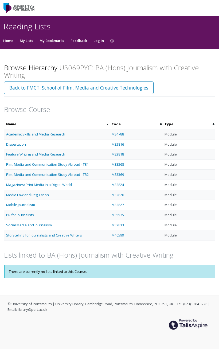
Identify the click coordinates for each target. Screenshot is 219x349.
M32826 (118, 194)
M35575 (118, 214)
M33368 (118, 164)
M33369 (118, 174)
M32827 (118, 204)
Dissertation (16, 144)
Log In (98, 40)
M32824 (118, 184)
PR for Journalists (20, 214)
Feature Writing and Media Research (35, 154)
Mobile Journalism (20, 204)
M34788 (118, 134)
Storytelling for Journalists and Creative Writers (44, 235)
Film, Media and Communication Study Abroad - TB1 (47, 164)
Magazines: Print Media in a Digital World (39, 184)
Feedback (79, 40)
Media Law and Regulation (27, 194)
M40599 (118, 235)
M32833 (118, 225)
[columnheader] (57, 124)
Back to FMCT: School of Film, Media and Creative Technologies (78, 87)
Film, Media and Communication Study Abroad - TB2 (47, 174)
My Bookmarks (52, 40)
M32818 (118, 154)
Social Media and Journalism (29, 225)
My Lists (26, 40)
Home (8, 40)
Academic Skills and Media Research (35, 134)
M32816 (118, 144)
